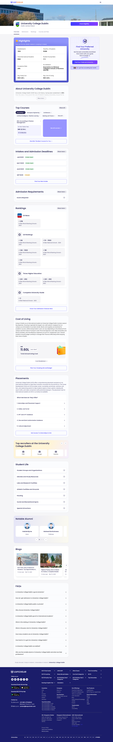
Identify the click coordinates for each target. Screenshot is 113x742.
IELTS (73, 707)
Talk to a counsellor (76, 693)
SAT (88, 699)
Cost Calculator (75, 695)
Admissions (25, 32)
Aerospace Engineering (34, 112)
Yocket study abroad (62, 696)
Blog (73, 697)
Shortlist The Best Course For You (40, 141)
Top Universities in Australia (48, 708)
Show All (60, 115)
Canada (44, 693)
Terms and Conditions (47, 729)
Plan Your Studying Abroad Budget (41, 368)
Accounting (20, 112)
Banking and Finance (49, 116)
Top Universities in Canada (48, 706)
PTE (88, 700)
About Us (59, 690)
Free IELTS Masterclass (77, 692)
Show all (62, 108)
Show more (61, 151)
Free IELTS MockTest (77, 690)
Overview (16, 32)
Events (73, 702)
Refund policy (45, 731)
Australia (44, 695)
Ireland (43, 697)
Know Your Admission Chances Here (41, 309)
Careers (59, 692)
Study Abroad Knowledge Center (78, 700)
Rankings (33, 32)
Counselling (75, 708)
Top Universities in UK (47, 705)
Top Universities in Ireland (48, 709)
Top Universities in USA (47, 703)
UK (42, 692)
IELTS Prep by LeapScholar (94, 692)
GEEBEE (59, 697)
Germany (44, 699)
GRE (88, 702)
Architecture (47, 112)
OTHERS (98, 737)
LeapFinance (90, 690)
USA (43, 690)
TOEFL (88, 697)
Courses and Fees (44, 32)
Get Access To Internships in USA (41, 433)
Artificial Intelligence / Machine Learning (28, 116)
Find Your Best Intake (41, 181)
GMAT (88, 703)
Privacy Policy (45, 727)
